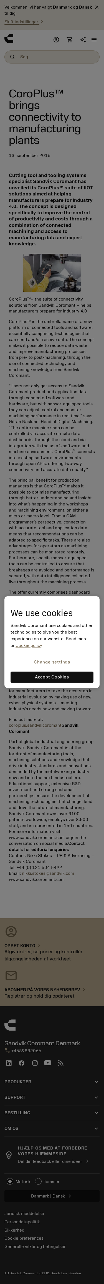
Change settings (52, 662)
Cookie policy (29, 646)
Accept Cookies (52, 677)
